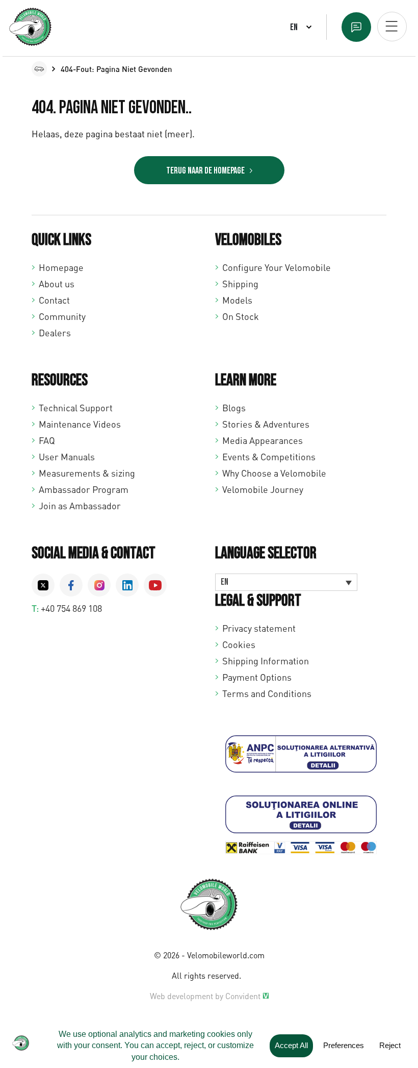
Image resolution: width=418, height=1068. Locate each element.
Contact (54, 300)
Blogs (234, 407)
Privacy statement (259, 628)
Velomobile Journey (262, 489)
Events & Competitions (269, 456)
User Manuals (67, 456)
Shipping (240, 283)
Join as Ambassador (80, 505)
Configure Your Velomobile (276, 267)
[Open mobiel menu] (392, 26)
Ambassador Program (83, 489)
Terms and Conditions (266, 693)
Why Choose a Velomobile (274, 473)
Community (62, 316)
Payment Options (257, 677)
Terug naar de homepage (205, 170)
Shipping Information (265, 660)
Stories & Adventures (265, 424)
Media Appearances (262, 440)
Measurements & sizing (87, 473)
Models (237, 300)
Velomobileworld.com (226, 955)
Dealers (55, 332)
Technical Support (76, 407)
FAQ (47, 440)
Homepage (61, 267)
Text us (356, 27)
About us (56, 283)
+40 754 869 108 (71, 608)
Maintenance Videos (80, 424)
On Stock (240, 316)
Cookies (238, 644)
